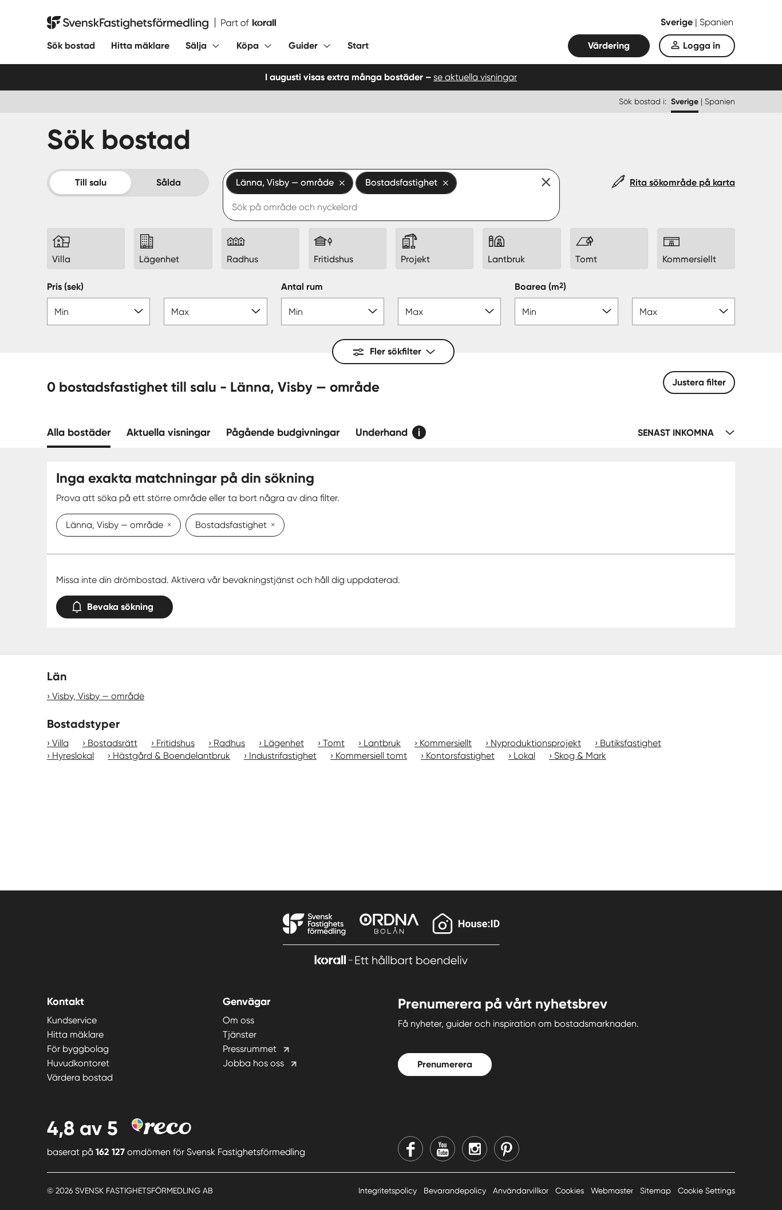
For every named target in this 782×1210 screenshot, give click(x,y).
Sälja (196, 45)
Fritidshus (175, 743)
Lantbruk (382, 743)
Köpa (247, 45)
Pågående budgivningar (282, 432)
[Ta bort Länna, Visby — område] (167, 525)
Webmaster (613, 1190)
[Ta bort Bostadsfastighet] (271, 525)
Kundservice (72, 1020)
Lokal (524, 755)
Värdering (609, 45)
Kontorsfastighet (460, 755)
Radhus (229, 743)
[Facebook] (410, 1148)
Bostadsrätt (112, 743)
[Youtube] (442, 1148)
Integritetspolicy (388, 1190)
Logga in (701, 45)
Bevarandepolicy (456, 1190)
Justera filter (699, 382)
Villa (60, 743)
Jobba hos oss (253, 1063)
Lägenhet (284, 743)
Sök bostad (71, 45)
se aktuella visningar (475, 77)
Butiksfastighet (630, 743)
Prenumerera (444, 1064)
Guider (303, 45)
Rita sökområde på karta (682, 182)
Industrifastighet (283, 755)
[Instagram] (474, 1148)
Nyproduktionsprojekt (536, 743)
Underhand (382, 432)
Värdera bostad (80, 1077)
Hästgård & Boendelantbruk (171, 755)
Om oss (238, 1020)
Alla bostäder (78, 432)
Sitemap (656, 1190)
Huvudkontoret (78, 1063)
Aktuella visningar (168, 432)
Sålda (168, 182)
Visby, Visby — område (98, 696)
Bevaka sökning (120, 606)
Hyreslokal (73, 755)
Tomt (334, 743)
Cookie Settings (706, 1190)
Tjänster (239, 1034)
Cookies (570, 1190)
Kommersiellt (446, 743)
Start (358, 45)
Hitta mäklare (140, 45)
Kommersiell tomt (371, 755)
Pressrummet (250, 1048)
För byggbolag (78, 1048)
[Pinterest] (506, 1148)
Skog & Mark (580, 755)
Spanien (716, 22)
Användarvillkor (522, 1190)
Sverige (678, 22)
